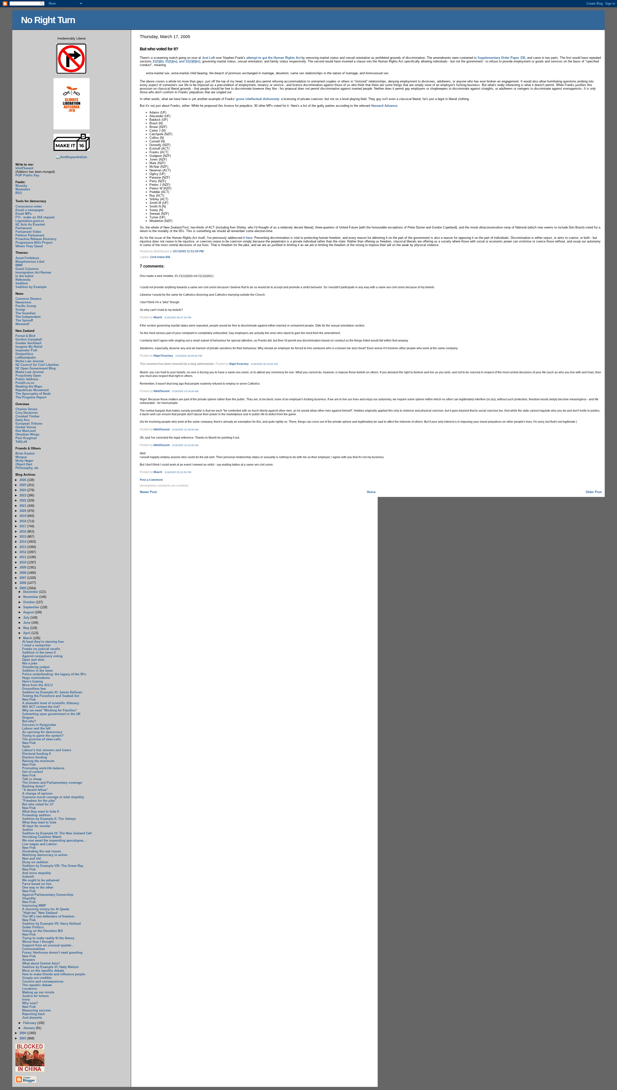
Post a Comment (151, 479)
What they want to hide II (40, 811)
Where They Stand (29, 246)
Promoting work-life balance (43, 768)
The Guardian (25, 313)
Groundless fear (34, 688)
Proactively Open (28, 375)
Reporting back (33, 1014)
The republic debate (37, 985)
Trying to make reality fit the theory (48, 938)
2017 (23, 526)
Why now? (30, 1003)
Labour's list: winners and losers (46, 750)
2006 (23, 583)
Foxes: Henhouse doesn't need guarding (52, 952)
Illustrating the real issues (41, 851)
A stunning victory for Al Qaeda (45, 909)
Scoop (20, 309)
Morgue (21, 457)
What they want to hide (39, 822)
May (26, 628)
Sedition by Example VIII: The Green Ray (52, 866)
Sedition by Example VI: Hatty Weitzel (50, 967)
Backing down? (33, 786)
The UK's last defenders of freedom (48, 916)
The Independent (27, 317)
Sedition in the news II (39, 652)
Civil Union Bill (160, 257)
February (30, 1023)
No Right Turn (48, 20)
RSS (18, 193)
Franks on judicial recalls (41, 649)
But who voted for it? (159, 49)
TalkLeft (21, 441)
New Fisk (29, 699)
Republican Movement (32, 390)
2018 (23, 521)
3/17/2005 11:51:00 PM (188, 251)
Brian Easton (25, 453)
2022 (23, 500)
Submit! (28, 876)
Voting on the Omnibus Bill (42, 931)
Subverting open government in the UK (51, 714)
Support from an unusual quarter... (48, 945)
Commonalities (33, 949)
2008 (23, 573)
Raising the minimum (38, 761)
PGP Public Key (27, 175)
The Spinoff (24, 320)
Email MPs (23, 213)
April (27, 633)
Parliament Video (28, 232)
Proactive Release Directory (35, 239)
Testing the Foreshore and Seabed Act (50, 696)
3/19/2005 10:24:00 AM (185, 391)
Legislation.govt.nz (29, 221)
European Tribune (28, 423)
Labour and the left (36, 728)
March (28, 638)
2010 (23, 562)
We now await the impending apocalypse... (54, 840)
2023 (23, 495)
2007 (23, 578)
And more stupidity (36, 873)
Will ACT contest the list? (41, 707)
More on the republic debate (43, 970)
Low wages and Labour (39, 844)
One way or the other (37, 887)
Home (371, 492)
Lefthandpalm (25, 357)
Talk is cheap (32, 779)
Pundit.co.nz (24, 383)
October (29, 602)
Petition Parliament (29, 235)
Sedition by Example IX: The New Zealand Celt (57, 833)
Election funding (34, 757)
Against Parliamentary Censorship (47, 894)
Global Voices (25, 427)
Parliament (23, 228)
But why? (29, 721)
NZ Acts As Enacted (30, 224)
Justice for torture (35, 996)
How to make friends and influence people (53, 974)
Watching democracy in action (44, 855)
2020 (23, 511)
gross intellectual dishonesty (257, 99)
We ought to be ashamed (40, 880)
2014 (23, 541)
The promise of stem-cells (41, 739)
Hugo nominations (36, 678)
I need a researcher (36, 645)
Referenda (22, 279)
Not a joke (29, 663)
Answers (28, 960)
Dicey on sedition (35, 862)
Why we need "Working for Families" (49, 710)
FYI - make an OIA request (34, 217)
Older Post (594, 492)
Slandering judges (36, 667)
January (29, 1028)
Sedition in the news (37, 670)
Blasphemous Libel (29, 261)
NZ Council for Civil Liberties (37, 365)
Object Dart (23, 464)
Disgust (28, 717)
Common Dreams (28, 299)
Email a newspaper (29, 210)
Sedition (21, 283)
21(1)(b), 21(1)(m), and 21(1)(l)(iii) (176, 61)
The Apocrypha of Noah (33, 393)
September (31, 607)
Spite (26, 746)
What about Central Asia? (41, 963)
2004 (23, 1033)
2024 (23, 490)
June (27, 622)
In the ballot (24, 276)
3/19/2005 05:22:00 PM (177, 472)
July (26, 617)
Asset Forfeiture (27, 258)
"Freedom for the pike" (39, 800)
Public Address (26, 379)
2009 (23, 567)
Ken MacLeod (25, 431)
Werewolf (22, 324)
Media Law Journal (29, 361)
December (31, 592)
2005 (23, 588)
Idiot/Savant (162, 391)
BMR (18, 265)
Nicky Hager (24, 460)
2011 (23, 557)
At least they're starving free (43, 641)
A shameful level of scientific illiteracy (50, 703)
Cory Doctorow (26, 413)
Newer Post (148, 492)
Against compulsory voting (42, 656)
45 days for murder (36, 826)
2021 (23, 506)
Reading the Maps (28, 386)
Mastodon (22, 189)
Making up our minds (38, 992)
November (31, 597)
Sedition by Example (31, 287)
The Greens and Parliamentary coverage (52, 782)
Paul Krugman (26, 438)
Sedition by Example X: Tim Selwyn (49, 819)
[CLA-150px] (72, 128)
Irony (26, 999)
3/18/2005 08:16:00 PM (264, 364)
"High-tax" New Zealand (39, 913)
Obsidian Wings (27, 434)
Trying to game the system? (43, 735)
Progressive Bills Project (34, 242)
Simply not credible (37, 978)
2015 (23, 536)
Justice (27, 829)
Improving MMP (34, 905)
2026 (23, 480)
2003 (23, 1038)
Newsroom (23, 302)
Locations (29, 988)
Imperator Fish (26, 350)
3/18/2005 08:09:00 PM (188, 355)
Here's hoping (32, 681)
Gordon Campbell (28, 339)
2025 (23, 485)
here (249, 238)
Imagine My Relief (28, 346)
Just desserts (32, 1017)
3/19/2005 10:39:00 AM (185, 429)
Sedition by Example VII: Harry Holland (51, 923)
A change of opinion (37, 793)
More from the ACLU (37, 685)
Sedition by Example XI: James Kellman (52, 692)
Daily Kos (22, 420)
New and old (31, 858)
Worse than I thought (38, 941)
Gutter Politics (33, 927)
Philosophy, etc (27, 468)
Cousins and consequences (42, 981)
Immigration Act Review (33, 272)
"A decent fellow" (35, 790)
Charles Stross (26, 409)
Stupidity (29, 898)
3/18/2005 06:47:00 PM (177, 317)
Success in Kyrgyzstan (39, 725)
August (29, 612)
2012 (23, 552)
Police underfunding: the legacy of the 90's (54, 674)
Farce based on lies (36, 884)
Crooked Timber (27, 416)
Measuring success (36, 1010)
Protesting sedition (36, 815)
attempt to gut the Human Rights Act (273, 58)
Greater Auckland (28, 343)
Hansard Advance (384, 105)
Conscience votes (28, 206)
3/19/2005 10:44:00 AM (185, 445)
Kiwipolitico (24, 354)
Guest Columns (27, 269)
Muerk (158, 317)
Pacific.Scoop (25, 306)
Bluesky (21, 185)
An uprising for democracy (42, 732)
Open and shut (33, 660)
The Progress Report (30, 397)
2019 (23, 516)
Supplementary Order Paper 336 (501, 58)
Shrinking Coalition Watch (41, 837)
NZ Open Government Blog (35, 368)
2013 (23, 547)
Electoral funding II (36, 754)
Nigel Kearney (163, 355)
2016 (23, 531)
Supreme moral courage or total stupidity (53, 797)
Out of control (32, 772)
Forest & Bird (25, 336)
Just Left (208, 58)
